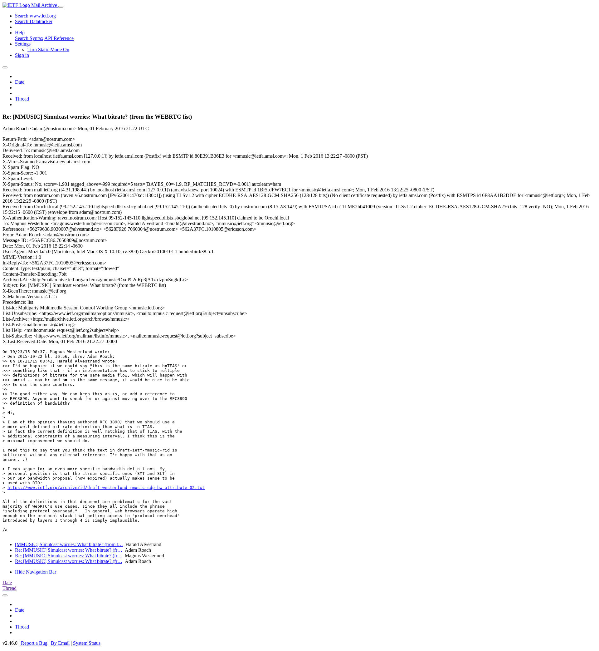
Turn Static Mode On (48, 49)
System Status (86, 643)
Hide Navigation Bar (35, 572)
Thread (22, 98)
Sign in (22, 55)
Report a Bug (34, 643)
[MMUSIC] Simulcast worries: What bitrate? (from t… (69, 544)
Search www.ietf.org (35, 15)
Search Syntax (29, 38)
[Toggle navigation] (60, 7)
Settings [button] (23, 44)
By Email (60, 643)
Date (19, 82)
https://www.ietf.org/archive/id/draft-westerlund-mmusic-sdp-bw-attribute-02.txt (106, 487)
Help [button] (20, 32)
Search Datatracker (33, 21)
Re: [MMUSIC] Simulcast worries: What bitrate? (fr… (68, 550)
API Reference (59, 38)
